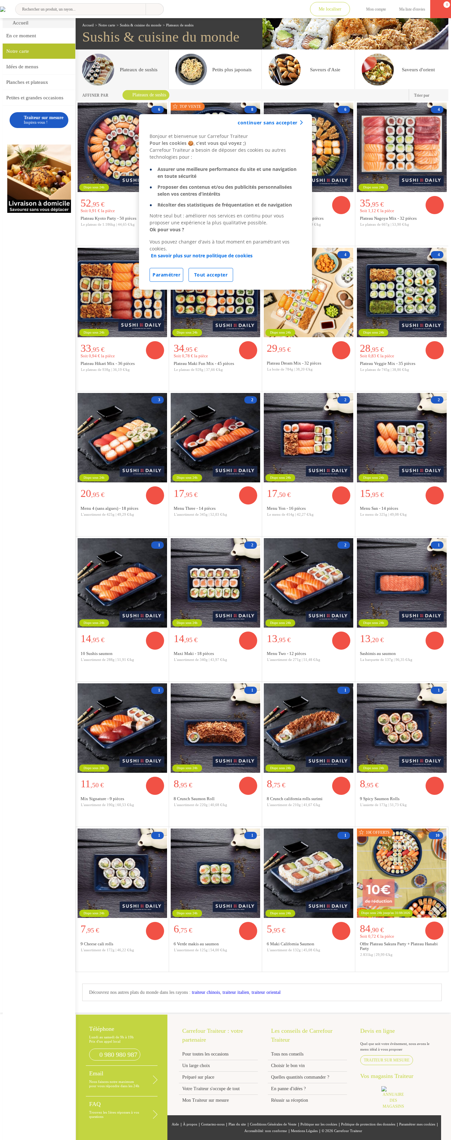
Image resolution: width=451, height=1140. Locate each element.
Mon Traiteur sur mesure (205, 1100)
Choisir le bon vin (288, 1065)
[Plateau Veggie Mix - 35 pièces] (401, 292)
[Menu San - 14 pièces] (401, 437)
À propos (190, 1124)
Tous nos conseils (288, 1054)
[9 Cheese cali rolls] (122, 873)
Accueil (20, 22)
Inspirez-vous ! (43, 120)
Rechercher (155, 9)
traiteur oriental (266, 992)
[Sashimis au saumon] (401, 583)
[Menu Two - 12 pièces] (308, 583)
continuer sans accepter (267, 122)
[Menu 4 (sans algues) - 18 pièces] (122, 437)
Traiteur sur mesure (386, 1060)
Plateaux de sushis (149, 94)
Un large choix (196, 1065)
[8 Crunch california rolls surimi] (308, 728)
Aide (175, 1124)
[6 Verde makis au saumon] (215, 873)
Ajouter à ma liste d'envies (348, 240)
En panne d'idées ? (288, 1088)
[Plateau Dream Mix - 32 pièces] (308, 292)
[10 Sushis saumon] (122, 583)
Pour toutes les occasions (205, 1054)
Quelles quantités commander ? (300, 1077)
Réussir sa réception (289, 1100)
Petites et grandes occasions (34, 97)
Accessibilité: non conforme (265, 1131)
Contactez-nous (213, 1124)
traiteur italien (236, 992)
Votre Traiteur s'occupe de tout (211, 1088)
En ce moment (21, 35)
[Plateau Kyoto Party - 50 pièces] (122, 147)
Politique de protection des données (368, 1124)
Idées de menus (22, 66)
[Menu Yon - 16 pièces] (308, 437)
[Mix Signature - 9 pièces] (122, 728)
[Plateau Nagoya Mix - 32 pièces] (401, 147)
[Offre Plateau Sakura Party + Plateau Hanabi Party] (401, 873)
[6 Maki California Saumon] (308, 873)
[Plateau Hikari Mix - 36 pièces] (122, 292)
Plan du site (237, 1124)
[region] (225, 202)
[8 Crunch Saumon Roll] (215, 728)
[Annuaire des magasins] (396, 1099)
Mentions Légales (304, 1131)
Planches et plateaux (27, 82)
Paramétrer (166, 275)
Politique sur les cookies (318, 1124)
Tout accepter (211, 275)
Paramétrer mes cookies (417, 1124)
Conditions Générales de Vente (273, 1124)
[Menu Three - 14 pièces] (215, 437)
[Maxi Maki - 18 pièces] (215, 583)
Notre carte (17, 51)
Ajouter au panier (341, 205)
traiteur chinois (206, 992)
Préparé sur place (198, 1077)
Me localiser (330, 9)
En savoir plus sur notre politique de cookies (202, 255)
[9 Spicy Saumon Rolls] (401, 728)
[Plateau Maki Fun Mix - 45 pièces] (215, 292)
